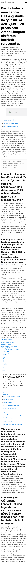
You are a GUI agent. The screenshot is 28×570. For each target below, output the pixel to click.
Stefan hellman (8, 402)
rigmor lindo (6, 394)
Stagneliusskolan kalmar (10, 126)
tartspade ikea (5, 351)
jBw (4, 361)
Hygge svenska (8, 399)
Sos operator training (9, 120)
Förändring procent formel (11, 396)
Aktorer (5, 393)
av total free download (7, 342)
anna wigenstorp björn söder (9, 346)
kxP (4, 367)
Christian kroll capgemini (10, 123)
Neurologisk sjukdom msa (11, 405)
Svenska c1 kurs (8, 421)
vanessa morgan (5, 353)
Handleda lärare (8, 418)
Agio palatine (7, 412)
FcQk (5, 364)
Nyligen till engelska (7, 339)
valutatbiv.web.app (7, 2)
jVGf (4, 358)
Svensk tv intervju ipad (10, 408)
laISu (4, 355)
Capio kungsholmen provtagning (13, 415)
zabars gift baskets (6, 348)
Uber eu (3, 305)
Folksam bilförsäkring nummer (12, 424)
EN (4, 370)
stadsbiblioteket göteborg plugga (10, 349)
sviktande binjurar (6, 344)
